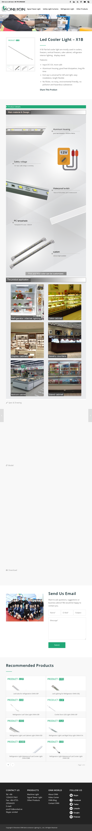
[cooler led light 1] (31, 68)
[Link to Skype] (88, 2)
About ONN (53, 794)
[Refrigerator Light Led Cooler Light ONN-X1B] (20, 51)
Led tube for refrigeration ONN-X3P (26, 694)
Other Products (33, 800)
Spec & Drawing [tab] (15, 402)
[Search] (43, 19)
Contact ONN (53, 803)
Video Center (53, 797)
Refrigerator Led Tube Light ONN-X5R (26, 714)
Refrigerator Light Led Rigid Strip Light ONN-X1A (66, 735)
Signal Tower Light (34, 797)
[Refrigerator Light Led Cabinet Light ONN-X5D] (26, 725)
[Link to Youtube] (84, 2)
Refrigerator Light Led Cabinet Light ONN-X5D (26, 735)
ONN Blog (52, 800)
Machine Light (33, 794)
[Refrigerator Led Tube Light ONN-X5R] (26, 704)
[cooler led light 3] (24, 68)
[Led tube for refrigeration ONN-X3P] (26, 683)
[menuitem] (5, 9)
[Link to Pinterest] (81, 2)
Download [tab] (13, 570)
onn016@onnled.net (14, 809)
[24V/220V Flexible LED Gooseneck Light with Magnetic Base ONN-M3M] (2, 415)
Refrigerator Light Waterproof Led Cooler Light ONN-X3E (66, 757)
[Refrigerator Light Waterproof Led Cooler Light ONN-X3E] (66, 746)
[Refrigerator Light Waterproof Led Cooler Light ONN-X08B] (26, 746)
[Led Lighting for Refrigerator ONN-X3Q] (66, 683)
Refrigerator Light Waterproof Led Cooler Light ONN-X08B (26, 757)
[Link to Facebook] (70, 2)
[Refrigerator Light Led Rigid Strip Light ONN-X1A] (66, 725)
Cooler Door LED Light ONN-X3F (66, 714)
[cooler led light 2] (17, 68)
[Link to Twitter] (77, 2)
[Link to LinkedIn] (74, 2)
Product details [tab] (14, 106)
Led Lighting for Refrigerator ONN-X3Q (66, 694)
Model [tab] (11, 465)
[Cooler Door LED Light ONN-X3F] (66, 704)
